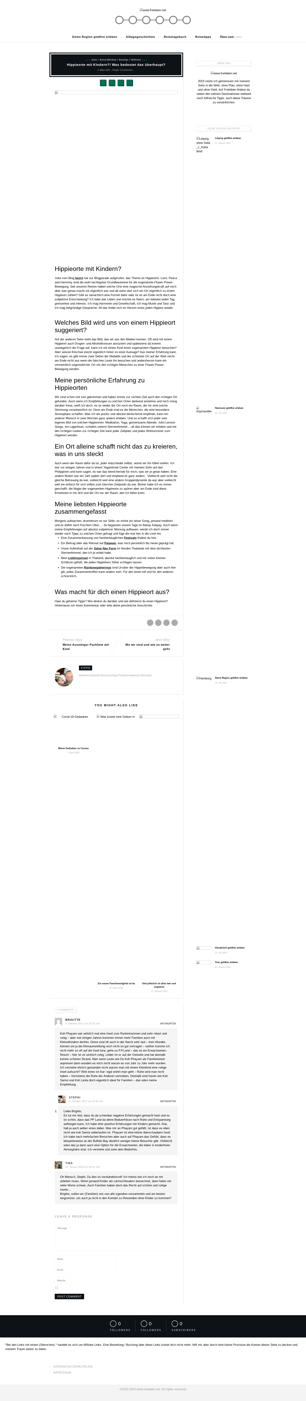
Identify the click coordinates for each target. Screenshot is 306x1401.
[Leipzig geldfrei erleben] (203, 269)
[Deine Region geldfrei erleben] (203, 809)
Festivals (130, 538)
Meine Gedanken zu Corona (73, 748)
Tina (69, 1163)
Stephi (115, 69)
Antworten (168, 1023)
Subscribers (184, 1330)
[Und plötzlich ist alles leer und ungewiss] (159, 847)
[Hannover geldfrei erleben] (203, 539)
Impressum (62, 1372)
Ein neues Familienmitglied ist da (116, 983)
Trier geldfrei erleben (226, 962)
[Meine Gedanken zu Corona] (73, 730)
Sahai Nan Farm (105, 548)
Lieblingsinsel (78, 558)
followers (120, 1330)
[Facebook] (119, 20)
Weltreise (136, 59)
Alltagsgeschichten (140, 36)
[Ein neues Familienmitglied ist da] (116, 847)
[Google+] (146, 20)
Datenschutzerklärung (73, 1366)
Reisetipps (203, 36)
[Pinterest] (160, 20)
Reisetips (123, 59)
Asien (94, 59)
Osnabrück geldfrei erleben (230, 947)
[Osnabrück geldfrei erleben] (203, 951)
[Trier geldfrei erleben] (203, 1093)
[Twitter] (133, 20)
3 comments (126, 69)
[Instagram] (173, 20)
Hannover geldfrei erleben (229, 408)
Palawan (110, 543)
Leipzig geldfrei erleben (228, 138)
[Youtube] (187, 20)
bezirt (79, 278)
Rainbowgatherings (97, 567)
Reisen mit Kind (108, 59)
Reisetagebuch (175, 36)
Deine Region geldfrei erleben (94, 36)
